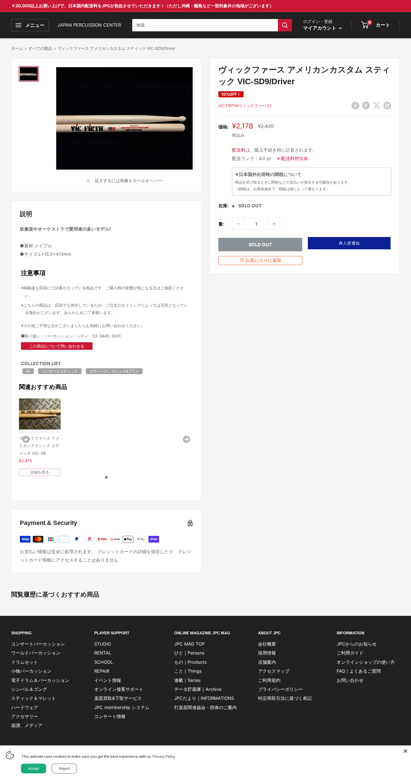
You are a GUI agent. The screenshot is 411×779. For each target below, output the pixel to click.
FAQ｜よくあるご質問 (359, 671)
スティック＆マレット (33, 698)
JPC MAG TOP (189, 644)
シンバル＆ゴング (29, 689)
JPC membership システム (122, 707)
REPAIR (101, 671)
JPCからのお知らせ (357, 644)
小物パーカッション (31, 671)
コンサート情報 (110, 716)
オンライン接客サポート (118, 689)
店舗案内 (267, 662)
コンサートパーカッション (38, 644)
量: (221, 224)
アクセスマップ (273, 671)
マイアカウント (320, 28)
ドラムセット (24, 662)
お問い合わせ (350, 680)
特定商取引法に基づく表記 (285, 698)
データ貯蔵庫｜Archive (197, 689)
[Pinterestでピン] (366, 105)
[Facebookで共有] (355, 105)
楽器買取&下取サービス (118, 698)
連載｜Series (187, 680)
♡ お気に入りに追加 (260, 260)
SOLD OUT (260, 244)
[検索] (285, 25)
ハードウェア (24, 707)
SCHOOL (103, 662)
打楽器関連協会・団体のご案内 (205, 707)
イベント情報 (107, 680)
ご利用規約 (269, 680)
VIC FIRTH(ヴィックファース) (244, 105)
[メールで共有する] (387, 105)
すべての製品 (40, 48)
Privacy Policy (164, 756)
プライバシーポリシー (280, 689)
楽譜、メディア (26, 725)
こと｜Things (188, 671)
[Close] (405, 751)
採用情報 (267, 653)
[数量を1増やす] (274, 224)
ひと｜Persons (189, 653)
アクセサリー (24, 716)
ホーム (17, 48)
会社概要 (267, 644)
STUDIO (102, 644)
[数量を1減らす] (238, 224)
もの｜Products (190, 662)
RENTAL (102, 653)
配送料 (238, 150)
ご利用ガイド (350, 653)
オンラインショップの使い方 (366, 662)
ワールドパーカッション (35, 653)
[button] (349, 243)
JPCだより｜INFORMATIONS (204, 698)
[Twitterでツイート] (377, 105)
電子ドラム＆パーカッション (40, 680)
